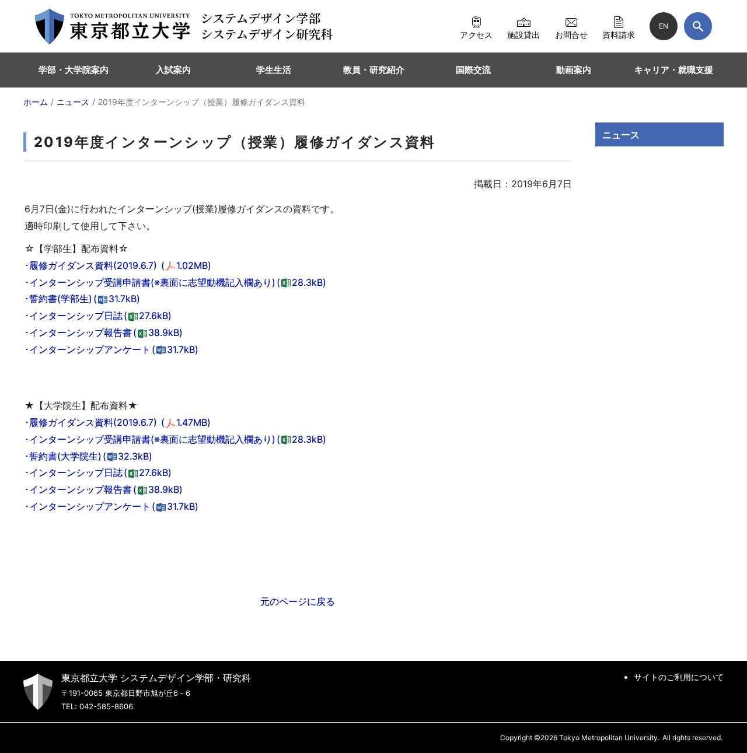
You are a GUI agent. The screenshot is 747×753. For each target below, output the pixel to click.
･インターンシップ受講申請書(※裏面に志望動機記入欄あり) (175, 282)
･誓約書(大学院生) (88, 456)
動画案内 (573, 69)
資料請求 (618, 34)
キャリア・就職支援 (673, 69)
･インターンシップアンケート (111, 349)
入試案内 (173, 69)
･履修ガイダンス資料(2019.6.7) (118, 265)
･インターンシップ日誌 (98, 315)
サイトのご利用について (679, 677)
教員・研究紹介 (373, 69)
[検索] (698, 26)
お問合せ (571, 34)
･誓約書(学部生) (82, 298)
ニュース (621, 135)
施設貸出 (523, 34)
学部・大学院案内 (74, 69)
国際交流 (473, 69)
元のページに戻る (297, 601)
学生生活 (273, 69)
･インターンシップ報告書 (104, 332)
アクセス (476, 34)
